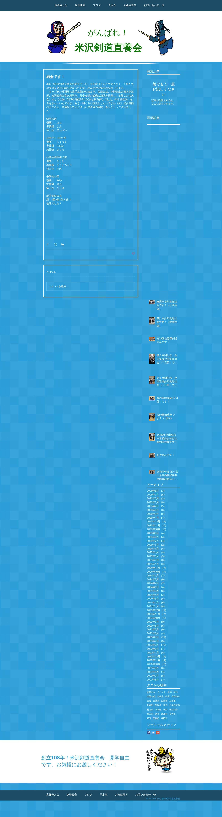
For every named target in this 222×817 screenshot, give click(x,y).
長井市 (172, 714)
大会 (149, 701)
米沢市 (150, 714)
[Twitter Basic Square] (153, 732)
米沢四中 (173, 709)
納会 (157, 714)
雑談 (149, 718)
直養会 (158, 709)
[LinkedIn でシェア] (62, 244)
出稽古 (160, 696)
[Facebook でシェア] (47, 244)
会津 (169, 692)
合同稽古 (175, 696)
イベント (161, 692)
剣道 (167, 696)
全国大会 (151, 696)
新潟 (165, 705)
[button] (130, 5)
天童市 (156, 701)
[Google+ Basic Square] (157, 732)
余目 (176, 692)
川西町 (150, 705)
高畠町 (156, 718)
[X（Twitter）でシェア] (55, 244)
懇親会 (158, 705)
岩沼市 (172, 701)
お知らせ (151, 692)
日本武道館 (174, 705)
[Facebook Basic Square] (148, 732)
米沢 (165, 709)
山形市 (164, 701)
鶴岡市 (164, 718)
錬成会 (164, 714)
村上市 (150, 709)
